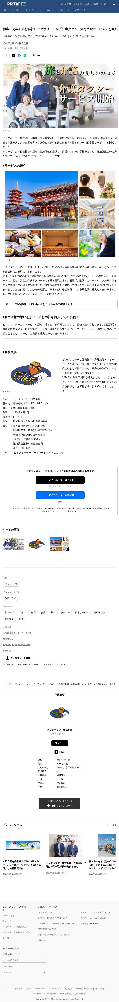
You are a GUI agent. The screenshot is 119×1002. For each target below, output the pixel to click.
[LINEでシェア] (24, 55)
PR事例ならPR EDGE (89, 923)
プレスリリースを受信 (71, 4)
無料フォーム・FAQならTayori (93, 918)
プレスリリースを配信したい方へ (16, 932)
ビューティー (65, 9)
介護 (43, 612)
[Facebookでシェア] (19, 55)
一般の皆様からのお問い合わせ (73, 993)
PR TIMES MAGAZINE (47, 929)
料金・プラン (8, 921)
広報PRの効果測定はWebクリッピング (54, 934)
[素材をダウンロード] (33, 55)
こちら (59, 452)
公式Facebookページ (11, 954)
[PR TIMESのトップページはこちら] (16, 4)
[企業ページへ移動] (59, 713)
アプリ (40, 9)
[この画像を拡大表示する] (13, 544)
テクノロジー (15, 9)
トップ (7, 684)
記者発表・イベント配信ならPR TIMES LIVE (56, 923)
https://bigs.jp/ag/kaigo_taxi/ (16, 644)
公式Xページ (7, 966)
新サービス (10, 612)
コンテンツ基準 (54, 988)
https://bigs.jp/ (64, 759)
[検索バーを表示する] (114, 4)
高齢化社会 (99, 612)
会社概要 (18, 988)
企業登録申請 (91, 4)
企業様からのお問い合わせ (44, 993)
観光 (33, 612)
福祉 (53, 612)
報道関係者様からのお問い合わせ (90, 988)
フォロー (59, 743)
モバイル (29, 9)
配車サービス (81, 612)
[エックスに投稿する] (13, 55)
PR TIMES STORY (45, 912)
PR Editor (41, 940)
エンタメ (51, 9)
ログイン (105, 4)
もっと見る (111, 825)
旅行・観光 (10, 598)
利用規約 (69, 988)
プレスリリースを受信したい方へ (16, 926)
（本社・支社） (24, 633)
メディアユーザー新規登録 (60, 495)
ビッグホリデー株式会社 (44, 684)
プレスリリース (22, 684)
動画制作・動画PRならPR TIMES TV (52, 918)
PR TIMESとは (8, 915)
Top (4, 9)
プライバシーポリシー (35, 988)
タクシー (65, 612)
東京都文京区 (9, 633)
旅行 (23, 612)
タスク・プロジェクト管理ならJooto (96, 912)
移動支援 (9, 619)
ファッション (81, 9)
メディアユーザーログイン (60, 480)
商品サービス (11, 584)
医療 (21, 619)
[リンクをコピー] (39, 55)
